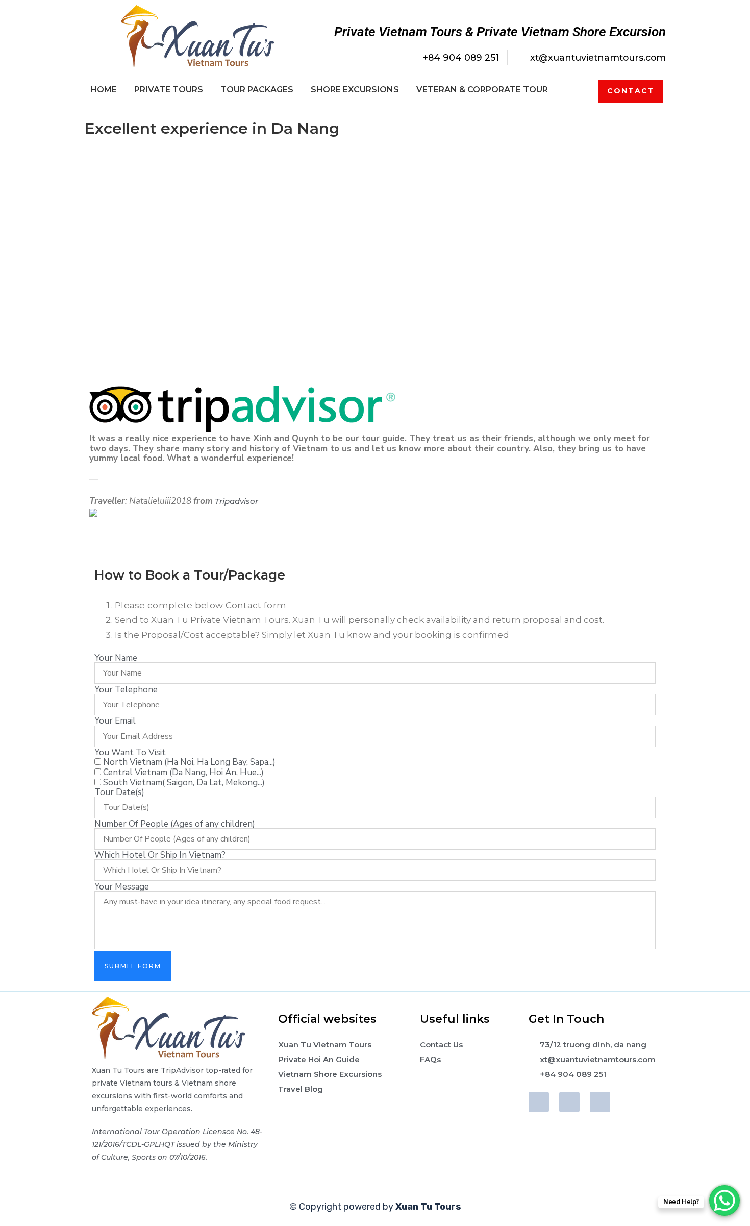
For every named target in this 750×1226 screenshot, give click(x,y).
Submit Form (133, 966)
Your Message (121, 886)
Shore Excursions (355, 89)
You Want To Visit (130, 752)
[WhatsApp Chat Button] (724, 1200)
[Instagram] (600, 1102)
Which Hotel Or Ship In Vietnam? (160, 855)
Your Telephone (126, 689)
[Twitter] (569, 1102)
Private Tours (168, 89)
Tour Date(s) (119, 792)
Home (103, 89)
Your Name (115, 658)
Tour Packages (256, 89)
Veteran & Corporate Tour (482, 89)
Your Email (115, 720)
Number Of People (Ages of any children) (174, 824)
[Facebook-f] (539, 1102)
